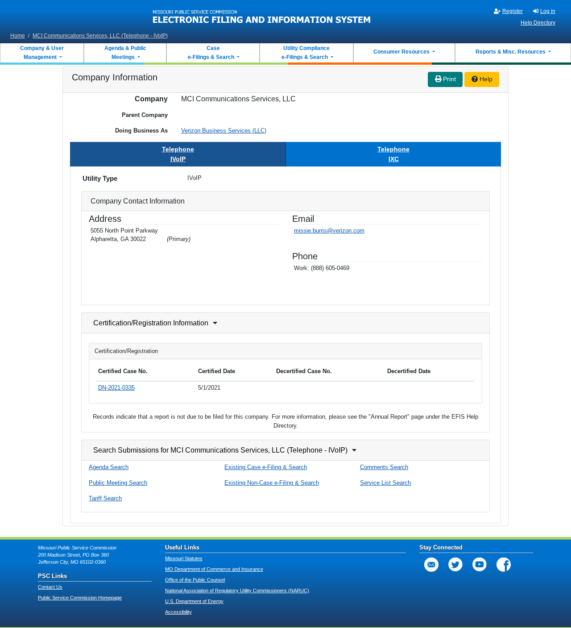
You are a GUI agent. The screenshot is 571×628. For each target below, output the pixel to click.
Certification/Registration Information (150, 323)
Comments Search (384, 467)
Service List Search (385, 482)
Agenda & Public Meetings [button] (125, 52)
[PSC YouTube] (479, 564)
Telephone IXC (393, 154)
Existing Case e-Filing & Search (265, 467)
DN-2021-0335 (116, 387)
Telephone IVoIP (178, 154)
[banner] (261, 15)
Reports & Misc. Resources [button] (511, 52)
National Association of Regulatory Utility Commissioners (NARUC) (237, 590)
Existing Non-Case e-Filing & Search (271, 482)
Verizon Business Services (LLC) (223, 130)
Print (448, 79)
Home (17, 36)
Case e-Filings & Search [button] (211, 52)
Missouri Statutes (184, 558)
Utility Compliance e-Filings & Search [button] (305, 52)
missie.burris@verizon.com (329, 230)
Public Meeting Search (118, 482)
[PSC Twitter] (455, 564)
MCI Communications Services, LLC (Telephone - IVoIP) (100, 36)
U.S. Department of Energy (194, 601)
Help (485, 79)
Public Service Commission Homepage (80, 597)
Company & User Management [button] (42, 52)
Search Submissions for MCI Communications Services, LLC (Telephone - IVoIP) (220, 450)
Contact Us (50, 587)
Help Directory (538, 23)
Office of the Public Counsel (195, 579)
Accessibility (178, 612)
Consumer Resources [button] (402, 52)
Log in (547, 11)
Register (512, 11)
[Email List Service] (431, 564)
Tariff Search (105, 498)
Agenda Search (108, 467)
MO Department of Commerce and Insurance (214, 569)
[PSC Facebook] (504, 564)
